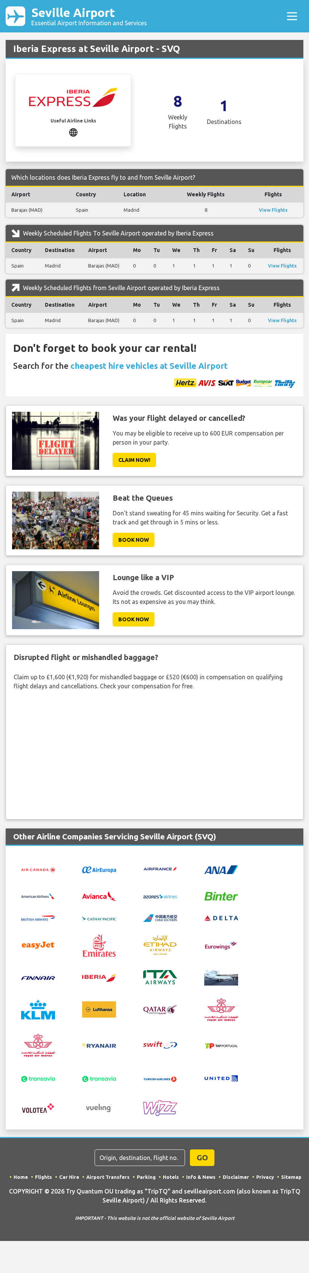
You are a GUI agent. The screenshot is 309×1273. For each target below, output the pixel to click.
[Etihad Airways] (160, 944)
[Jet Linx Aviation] (221, 976)
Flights (43, 1177)
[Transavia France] (99, 1078)
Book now (133, 540)
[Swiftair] (160, 1044)
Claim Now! (134, 460)
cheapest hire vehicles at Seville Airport (149, 365)
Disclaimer (236, 1177)
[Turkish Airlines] (160, 1078)
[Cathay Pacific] (99, 917)
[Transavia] (38, 1078)
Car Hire (69, 1177)
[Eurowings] (221, 944)
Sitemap (291, 1177)
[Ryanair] (99, 1045)
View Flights (273, 209)
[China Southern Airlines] (160, 917)
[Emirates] (99, 944)
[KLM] (38, 1009)
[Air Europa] (99, 869)
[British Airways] (38, 917)
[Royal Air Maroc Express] (38, 1044)
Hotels (171, 1177)
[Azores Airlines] (160, 895)
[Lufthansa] (99, 1009)
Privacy (265, 1177)
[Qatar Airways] (160, 1009)
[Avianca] (99, 895)
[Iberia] (99, 977)
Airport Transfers (108, 1177)
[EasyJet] (38, 944)
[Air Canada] (38, 869)
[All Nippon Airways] (221, 868)
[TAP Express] (221, 1045)
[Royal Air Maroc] (221, 1009)
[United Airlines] (221, 1077)
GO (202, 1157)
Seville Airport (89, 16)
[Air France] (160, 868)
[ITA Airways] (160, 976)
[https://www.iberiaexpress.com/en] (73, 131)
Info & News (201, 1177)
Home (21, 1177)
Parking (146, 1177)
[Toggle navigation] (292, 16)
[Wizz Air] (160, 1107)
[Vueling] (99, 1107)
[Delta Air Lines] (221, 917)
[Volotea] (38, 1107)
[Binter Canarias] (221, 895)
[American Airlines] (38, 895)
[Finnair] (38, 977)
